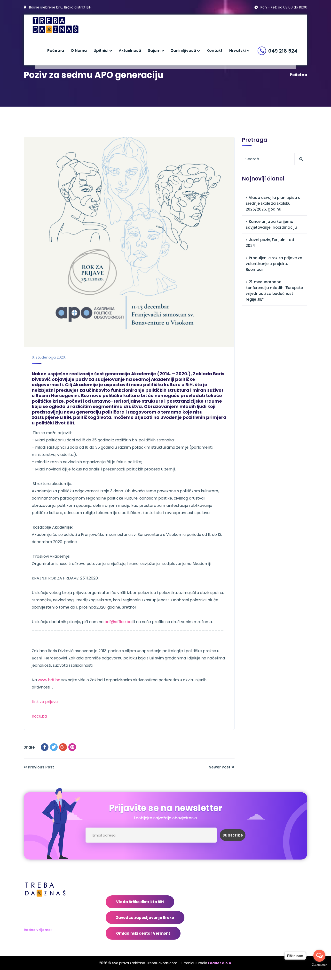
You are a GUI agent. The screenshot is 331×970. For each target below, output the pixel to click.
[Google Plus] (63, 747)
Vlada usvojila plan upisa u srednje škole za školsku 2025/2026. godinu (273, 203)
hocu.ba (39, 716)
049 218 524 (283, 50)
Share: (30, 747)
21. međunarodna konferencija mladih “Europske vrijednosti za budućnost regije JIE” (274, 290)
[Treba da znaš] (60, 25)
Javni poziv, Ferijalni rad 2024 (270, 242)
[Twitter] (54, 747)
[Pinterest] (72, 747)
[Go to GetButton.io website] (319, 965)
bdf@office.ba (118, 622)
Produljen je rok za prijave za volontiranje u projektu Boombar (274, 263)
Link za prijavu (45, 701)
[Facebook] (44, 747)
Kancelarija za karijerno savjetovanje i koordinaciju (271, 224)
